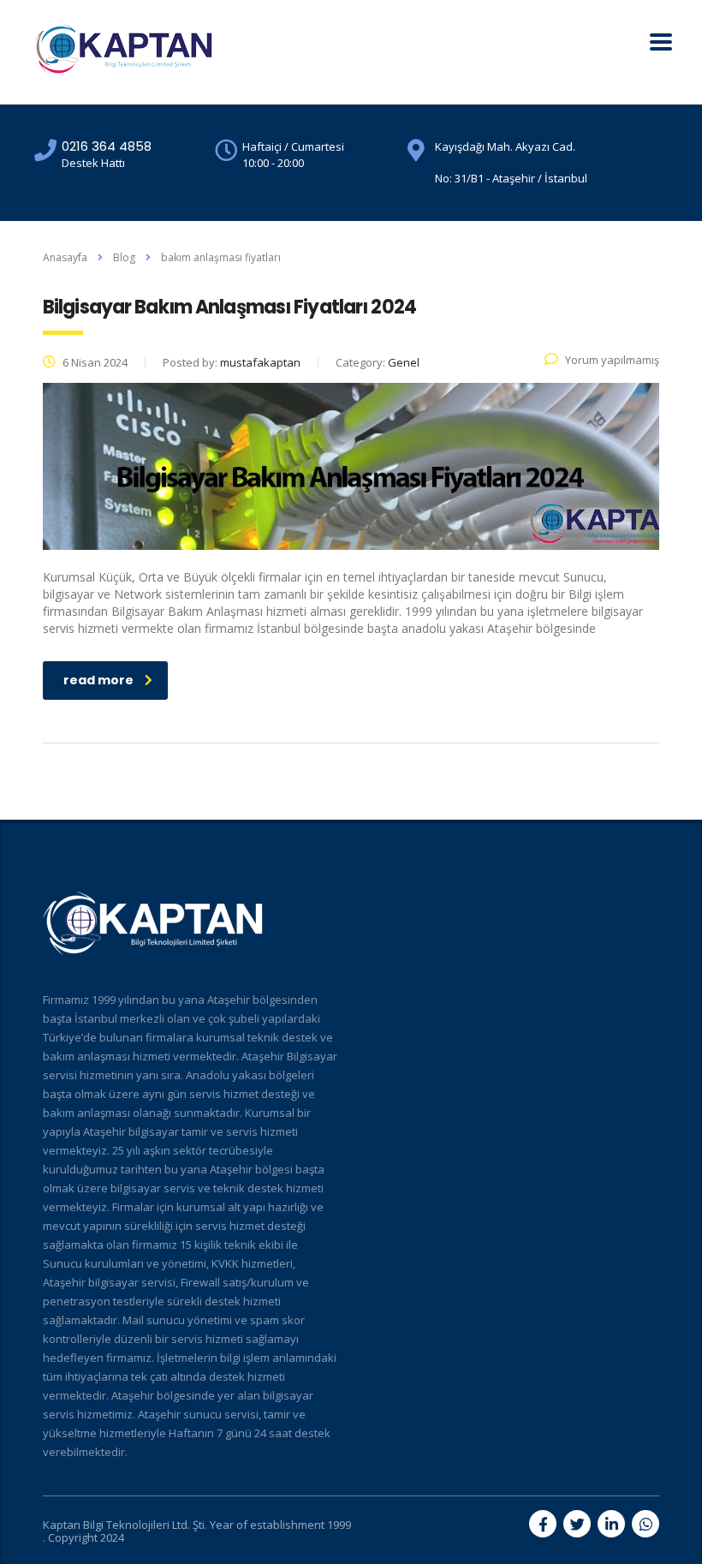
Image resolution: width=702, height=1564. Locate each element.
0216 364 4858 (107, 146)
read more (98, 680)
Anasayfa (65, 257)
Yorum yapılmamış (612, 359)
